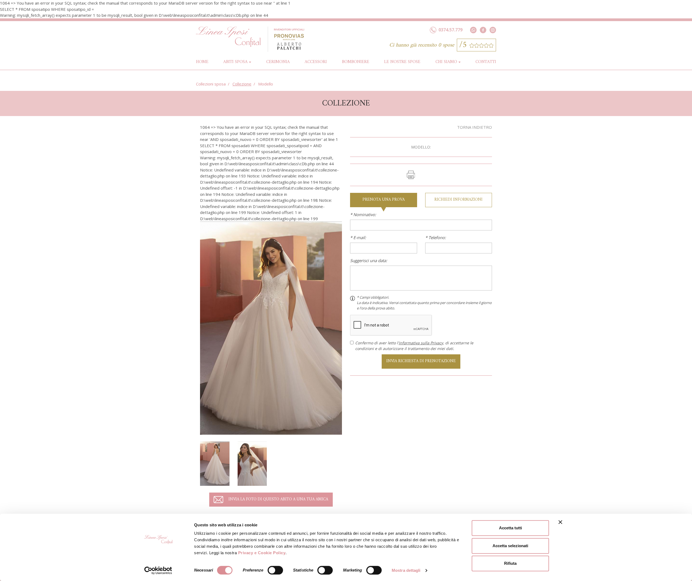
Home (202, 62)
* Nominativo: (363, 214)
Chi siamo (446, 62)
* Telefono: (435, 237)
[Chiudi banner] (560, 522)
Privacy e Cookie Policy (262, 552)
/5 (464, 45)
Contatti (485, 62)
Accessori (316, 62)
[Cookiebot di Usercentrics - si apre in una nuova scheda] (158, 570)
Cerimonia (278, 62)
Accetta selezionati (510, 545)
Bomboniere (355, 62)
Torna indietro (474, 127)
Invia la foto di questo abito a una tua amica (278, 499)
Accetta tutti (510, 528)
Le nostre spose (402, 62)
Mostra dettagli (406, 570)
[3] (252, 463)
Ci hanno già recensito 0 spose (421, 45)
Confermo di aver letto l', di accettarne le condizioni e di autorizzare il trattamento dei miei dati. (414, 345)
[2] (214, 463)
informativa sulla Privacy (421, 342)
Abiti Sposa (235, 62)
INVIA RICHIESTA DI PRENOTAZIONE (421, 361)
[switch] (275, 570)
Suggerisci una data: (368, 260)
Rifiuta (510, 563)
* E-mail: (358, 237)
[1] (271, 327)
